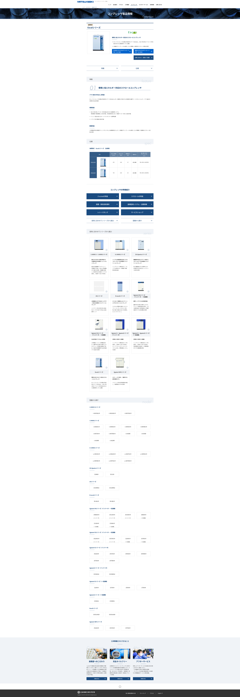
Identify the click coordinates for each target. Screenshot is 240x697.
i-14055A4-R (128, 427)
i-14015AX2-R (96, 413)
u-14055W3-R (96, 461)
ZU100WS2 (96, 488)
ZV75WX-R (112, 560)
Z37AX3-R (143, 538)
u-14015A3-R (96, 454)
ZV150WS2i (112, 574)
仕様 (137, 68)
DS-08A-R (112, 501)
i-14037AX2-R (127, 413)
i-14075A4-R (96, 433)
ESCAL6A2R (93, 172)
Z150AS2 (96, 601)
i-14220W (112, 440)
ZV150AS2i (96, 574)
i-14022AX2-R (112, 413)
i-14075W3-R (112, 433)
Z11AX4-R (96, 523)
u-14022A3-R (112, 454)
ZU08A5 (96, 474)
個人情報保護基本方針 (131, 693)
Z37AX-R (112, 587)
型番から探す (137, 220)
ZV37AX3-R (112, 538)
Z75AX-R (144, 587)
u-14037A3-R (128, 454)
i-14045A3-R (112, 427)
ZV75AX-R (96, 560)
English (159, 693)
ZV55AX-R (127, 554)
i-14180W (96, 440)
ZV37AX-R (112, 554)
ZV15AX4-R (128, 515)
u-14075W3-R (127, 461)
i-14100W (128, 433)
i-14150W (143, 433)
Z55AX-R (128, 587)
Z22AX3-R (127, 538)
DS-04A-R (96, 501)
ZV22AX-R (96, 554)
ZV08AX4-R (96, 515)
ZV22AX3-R (96, 538)
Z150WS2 (112, 601)
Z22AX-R (96, 587)
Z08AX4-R (143, 515)
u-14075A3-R (112, 461)
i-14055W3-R (143, 427)
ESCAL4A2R (93, 162)
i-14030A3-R (96, 427)
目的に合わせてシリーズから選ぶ (103, 220)
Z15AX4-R (112, 523)
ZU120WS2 (112, 488)
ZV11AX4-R (112, 515)
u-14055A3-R (143, 454)
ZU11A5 (112, 474)
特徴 (102, 68)
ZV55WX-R (143, 554)
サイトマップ (143, 693)
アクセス (152, 693)
